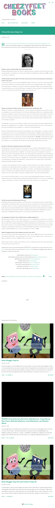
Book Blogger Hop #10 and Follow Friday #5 (19, 482)
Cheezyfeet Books (35, 264)
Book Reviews (25, 22)
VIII (33, 276)
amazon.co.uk (29, 249)
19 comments (9, 496)
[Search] (49, 2)
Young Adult (38, 276)
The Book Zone (34, 255)
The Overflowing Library (34, 259)
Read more (50, 375)
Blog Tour (18, 276)
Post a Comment (10, 438)
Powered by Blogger (28, 504)
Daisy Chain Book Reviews (41, 257)
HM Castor (30, 276)
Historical (23, 276)
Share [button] (50, 276)
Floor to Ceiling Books (34, 262)
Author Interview (9, 276)
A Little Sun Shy (33, 260)
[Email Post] (44, 276)
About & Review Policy (13, 22)
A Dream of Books (34, 266)
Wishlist (33, 22)
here (3, 249)
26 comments (9, 375)
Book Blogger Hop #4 (10, 360)
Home (3, 22)
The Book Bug (35, 268)
